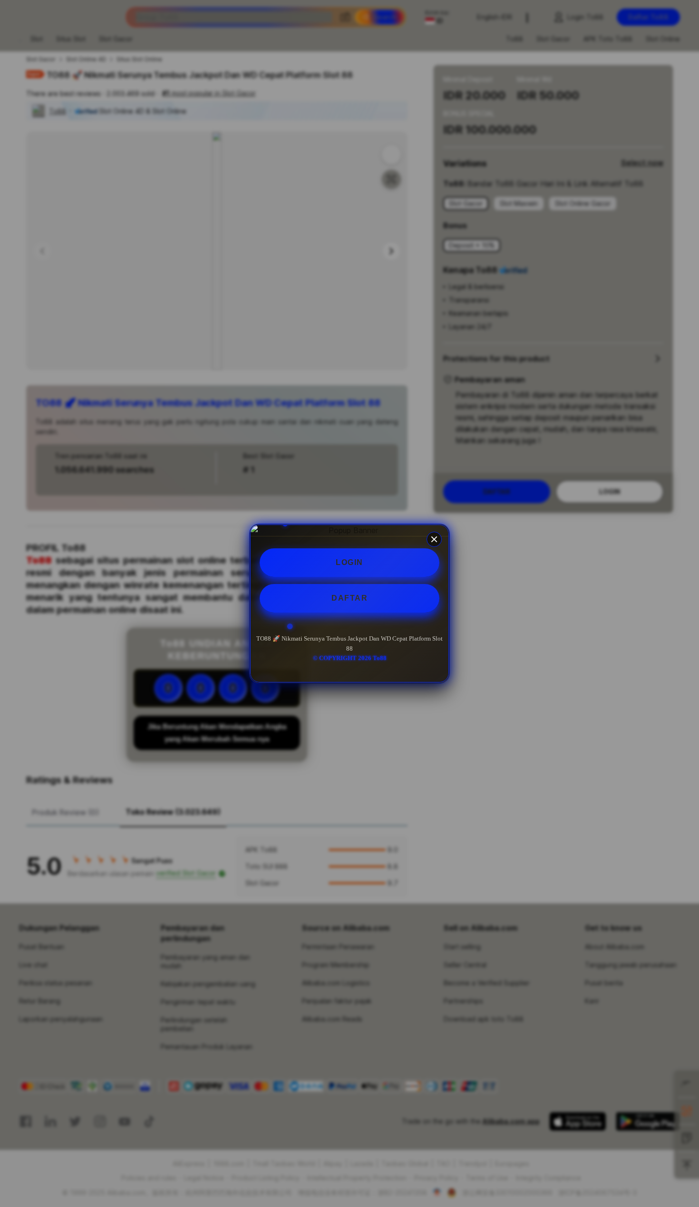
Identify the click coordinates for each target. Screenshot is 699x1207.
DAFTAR (349, 598)
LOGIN (349, 562)
